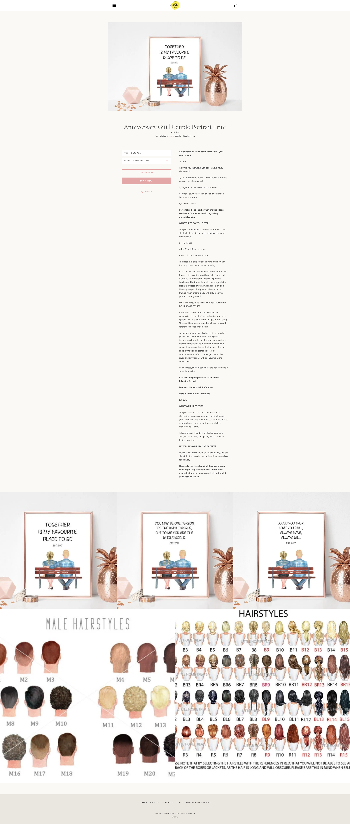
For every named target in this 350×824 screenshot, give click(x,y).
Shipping (170, 136)
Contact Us (168, 802)
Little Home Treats (177, 813)
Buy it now (146, 181)
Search (143, 802)
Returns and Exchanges (198, 802)
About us (154, 802)
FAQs (180, 802)
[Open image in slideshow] (175, 66)
